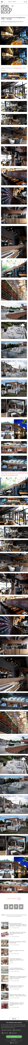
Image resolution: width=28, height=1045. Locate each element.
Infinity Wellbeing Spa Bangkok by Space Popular (17, 969)
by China (12, 963)
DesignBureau (18, 68)
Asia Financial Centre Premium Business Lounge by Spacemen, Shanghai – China (18, 924)
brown (11, 915)
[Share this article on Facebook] (6, 906)
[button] (2, 1030)
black (5, 915)
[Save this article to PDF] (21, 906)
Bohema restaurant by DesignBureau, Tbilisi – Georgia (13, 18)
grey (22, 915)
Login (9, 1)
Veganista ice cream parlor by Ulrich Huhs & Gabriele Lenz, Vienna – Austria (18, 977)
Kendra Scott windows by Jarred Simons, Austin (17, 986)
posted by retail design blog (8, 21)
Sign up (14, 1)
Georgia (18, 915)
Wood (20, 916)
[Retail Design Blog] (14, 9)
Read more (13, 1027)
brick (8, 915)
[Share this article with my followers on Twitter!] (11, 906)
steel (17, 916)
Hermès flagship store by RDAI (17, 951)
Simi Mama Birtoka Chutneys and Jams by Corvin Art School (18, 933)
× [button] (26, 1021)
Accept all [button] (14, 1036)
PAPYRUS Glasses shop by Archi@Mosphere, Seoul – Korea (17, 1004)
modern (8, 916)
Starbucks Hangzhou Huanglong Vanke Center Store (17, 960)
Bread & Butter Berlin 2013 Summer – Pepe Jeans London (18, 995)
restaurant (13, 916)
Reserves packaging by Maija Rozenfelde (18, 942)
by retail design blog (14, 927)
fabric (15, 915)
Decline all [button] (14, 1039)
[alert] (14, 1032)
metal (25, 915)
